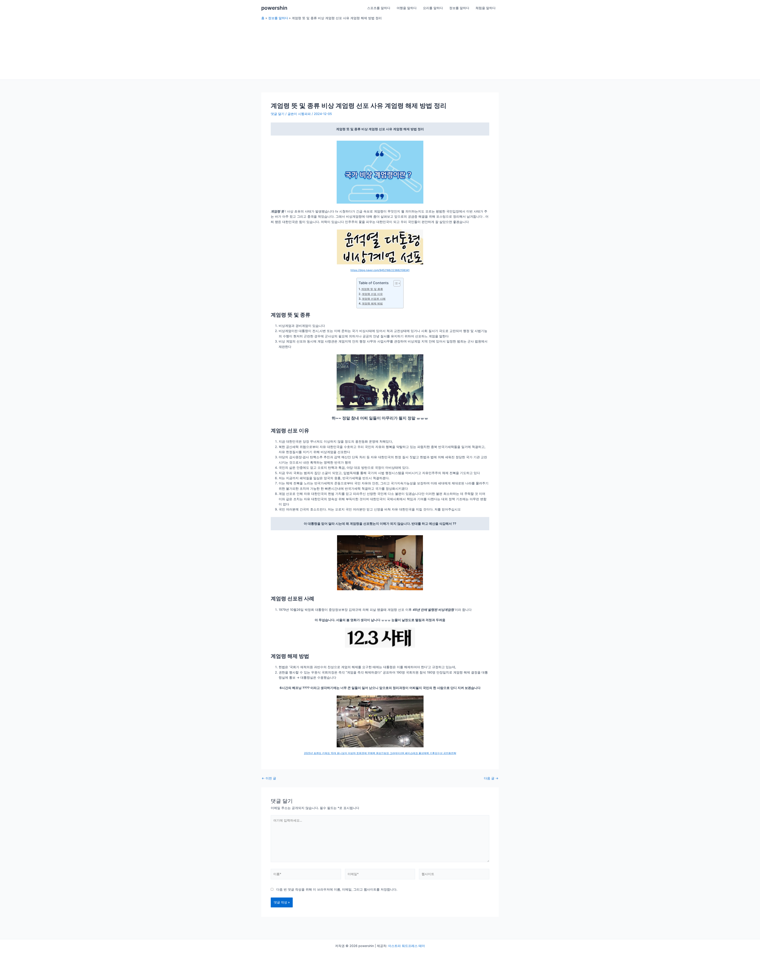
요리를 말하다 (433, 8)
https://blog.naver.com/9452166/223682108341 (380, 270)
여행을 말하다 (407, 8)
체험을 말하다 (486, 8)
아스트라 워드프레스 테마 (406, 946)
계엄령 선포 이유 (372, 294)
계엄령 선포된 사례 (374, 298)
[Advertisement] (380, 50)
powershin (274, 8)
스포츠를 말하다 (378, 8)
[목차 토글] (394, 283)
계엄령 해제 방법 (372, 303)
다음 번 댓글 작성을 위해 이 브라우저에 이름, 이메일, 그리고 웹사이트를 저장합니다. (336, 889)
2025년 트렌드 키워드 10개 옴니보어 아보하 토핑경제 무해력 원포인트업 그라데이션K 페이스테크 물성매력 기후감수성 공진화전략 (380, 753)
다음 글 (491, 778)
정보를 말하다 (459, 8)
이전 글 (269, 778)
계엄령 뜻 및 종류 (372, 289)
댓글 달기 (277, 114)
